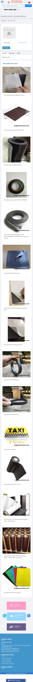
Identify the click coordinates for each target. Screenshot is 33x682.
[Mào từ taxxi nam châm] (16, 434)
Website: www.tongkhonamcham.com (10, 651)
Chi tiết (4, 53)
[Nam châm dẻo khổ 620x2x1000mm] (16, 149)
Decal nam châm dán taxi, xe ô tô (12, 484)
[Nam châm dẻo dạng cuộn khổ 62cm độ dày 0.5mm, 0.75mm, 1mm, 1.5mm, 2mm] (16, 540)
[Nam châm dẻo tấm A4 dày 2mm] (16, 257)
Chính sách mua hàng (6, 658)
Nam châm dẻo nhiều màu (7, 16)
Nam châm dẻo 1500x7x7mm (11, 414)
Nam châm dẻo (11, 20)
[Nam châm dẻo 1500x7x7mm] (16, 399)
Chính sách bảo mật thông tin (8, 663)
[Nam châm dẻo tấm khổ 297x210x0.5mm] (16, 114)
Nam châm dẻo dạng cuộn (20, 16)
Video (18, 53)
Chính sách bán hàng (6, 660)
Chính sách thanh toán (7, 661)
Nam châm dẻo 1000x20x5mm (11, 379)
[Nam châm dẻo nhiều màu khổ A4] (16, 577)
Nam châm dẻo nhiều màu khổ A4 (12, 592)
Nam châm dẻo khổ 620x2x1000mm (13, 165)
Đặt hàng (6, 47)
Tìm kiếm (28, 5)
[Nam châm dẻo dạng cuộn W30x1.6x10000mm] (16, 184)
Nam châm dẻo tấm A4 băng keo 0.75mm (14, 95)
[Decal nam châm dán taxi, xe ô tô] (16, 468)
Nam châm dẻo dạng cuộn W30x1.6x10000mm (15, 199)
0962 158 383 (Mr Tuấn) (17, 1)
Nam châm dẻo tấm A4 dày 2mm (12, 273)
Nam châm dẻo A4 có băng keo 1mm (13, 344)
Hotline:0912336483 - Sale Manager (10, 650)
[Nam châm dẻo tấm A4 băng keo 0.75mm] (16, 79)
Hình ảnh (11, 53)
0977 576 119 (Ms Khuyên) (16, 2)
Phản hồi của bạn (14, 680)
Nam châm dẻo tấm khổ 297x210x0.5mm (14, 130)
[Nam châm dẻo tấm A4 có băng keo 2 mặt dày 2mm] (16, 292)
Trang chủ (3, 20)
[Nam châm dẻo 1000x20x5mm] (16, 364)
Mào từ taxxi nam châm (9, 449)
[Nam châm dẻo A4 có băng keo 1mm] (16, 329)
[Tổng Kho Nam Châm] (9, 2)
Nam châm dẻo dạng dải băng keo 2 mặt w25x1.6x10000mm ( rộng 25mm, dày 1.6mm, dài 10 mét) (16, 236)
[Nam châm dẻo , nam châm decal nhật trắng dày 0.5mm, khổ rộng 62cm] (16, 503)
